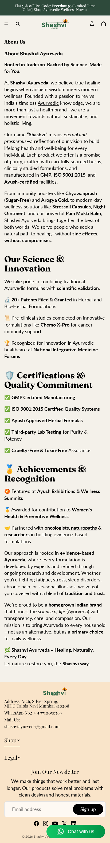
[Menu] (6, 24)
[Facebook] (36, 823)
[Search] (17, 24)
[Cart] (103, 24)
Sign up (88, 809)
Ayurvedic (48, 103)
